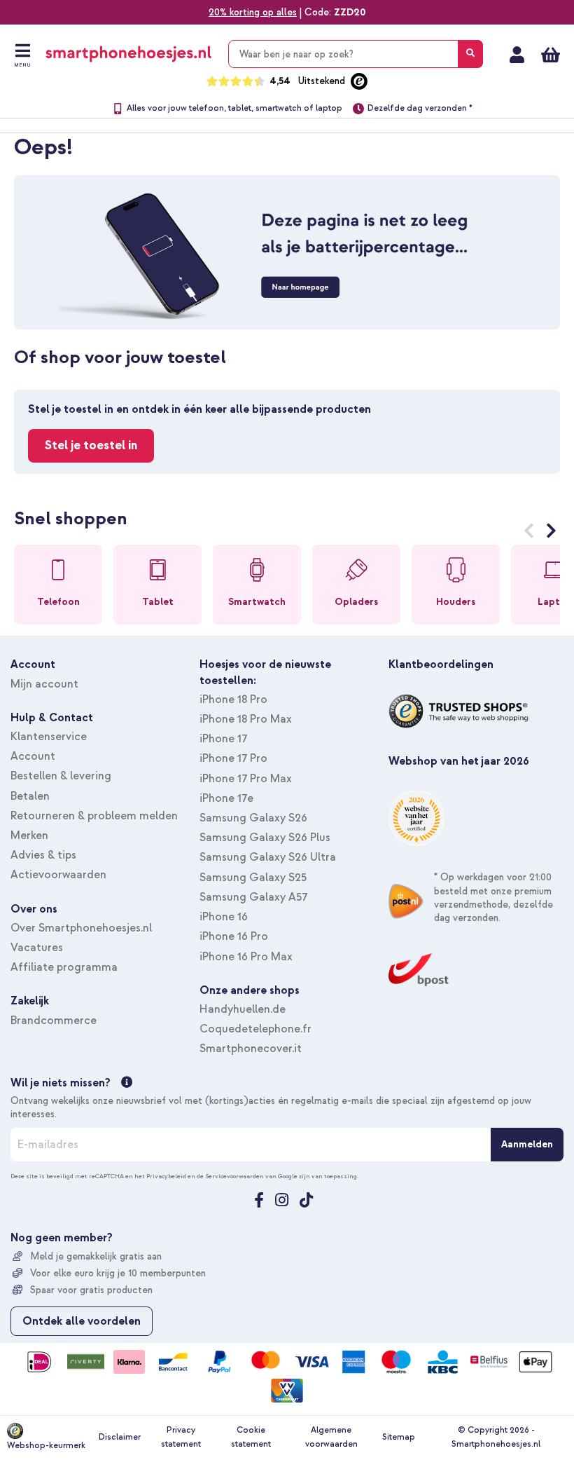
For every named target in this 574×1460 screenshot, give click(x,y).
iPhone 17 (223, 739)
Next (551, 533)
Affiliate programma (64, 967)
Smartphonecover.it (251, 1049)
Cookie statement (251, 1437)
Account (32, 756)
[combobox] (355, 54)
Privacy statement (181, 1437)
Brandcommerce (53, 1021)
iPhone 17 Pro (233, 758)
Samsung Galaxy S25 (253, 878)
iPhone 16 (224, 917)
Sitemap (398, 1437)
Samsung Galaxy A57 (253, 897)
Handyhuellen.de (243, 1009)
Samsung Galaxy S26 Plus (265, 838)
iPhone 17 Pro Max (246, 779)
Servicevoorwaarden (234, 1176)
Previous (529, 533)
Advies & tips (43, 855)
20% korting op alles (253, 12)
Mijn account (517, 54)
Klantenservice (48, 737)
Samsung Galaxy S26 (253, 818)
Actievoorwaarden (58, 875)
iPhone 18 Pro (233, 700)
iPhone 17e (226, 798)
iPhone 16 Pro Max (246, 957)
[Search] (470, 54)
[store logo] (128, 54)
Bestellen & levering (60, 776)
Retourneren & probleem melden (94, 816)
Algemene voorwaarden (331, 1437)
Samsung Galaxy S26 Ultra (268, 857)
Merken (29, 835)
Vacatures (36, 948)
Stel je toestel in (91, 445)
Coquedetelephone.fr (256, 1029)
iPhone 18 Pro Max (246, 719)
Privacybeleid (166, 1176)
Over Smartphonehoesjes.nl (81, 928)
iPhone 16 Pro (234, 936)
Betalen (30, 796)
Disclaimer (120, 1437)
